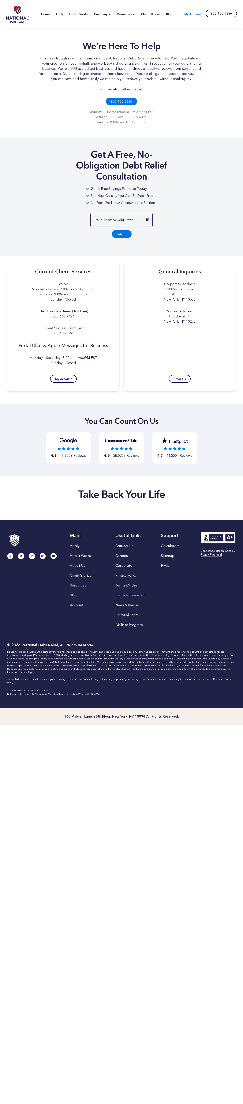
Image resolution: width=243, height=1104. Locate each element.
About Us (77, 565)
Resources (78, 585)
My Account (192, 14)
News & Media (126, 605)
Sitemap (167, 556)
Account (76, 605)
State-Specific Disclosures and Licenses (28, 690)
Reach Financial (211, 554)
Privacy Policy (125, 575)
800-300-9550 (121, 101)
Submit (122, 234)
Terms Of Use (126, 585)
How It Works (80, 556)
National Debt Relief (17, 14)
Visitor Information (130, 595)
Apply (75, 546)
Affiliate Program (129, 625)
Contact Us (124, 546)
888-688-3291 (63, 333)
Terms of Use (212, 679)
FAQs (165, 565)
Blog (73, 595)
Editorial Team (127, 615)
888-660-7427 (63, 316)
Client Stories (80, 575)
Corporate (123, 565)
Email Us (180, 379)
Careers (121, 556)
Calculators (170, 546)
